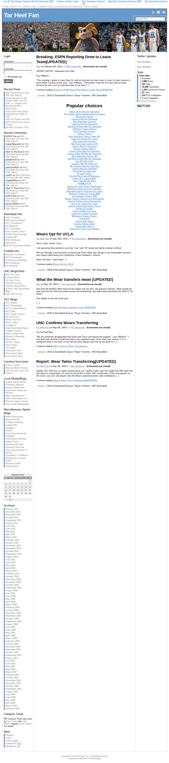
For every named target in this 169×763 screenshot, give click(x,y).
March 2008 (11, 638)
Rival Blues (11, 339)
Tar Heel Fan (21, 15)
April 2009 (10, 602)
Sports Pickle (12, 441)
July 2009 (10, 593)
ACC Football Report (15, 308)
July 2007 (10, 661)
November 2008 (13, 616)
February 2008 (12, 641)
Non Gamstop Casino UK (84, 156)
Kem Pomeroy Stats (15, 231)
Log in (9, 738)
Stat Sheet (11, 242)
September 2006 (13, 689)
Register (10, 735)
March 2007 (11, 672)
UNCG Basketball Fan (16, 398)
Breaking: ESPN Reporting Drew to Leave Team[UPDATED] (83, 90)
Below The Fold (13, 319)
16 (6, 490)
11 (14, 487)
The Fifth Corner (13, 283)
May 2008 (10, 632)
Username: (9, 61)
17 (10, 490)
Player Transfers (82, 95)
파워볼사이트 (84, 183)
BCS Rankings (13, 263)
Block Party (11, 108)
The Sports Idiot (13, 350)
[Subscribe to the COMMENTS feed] (164, 12)
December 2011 (13, 512)
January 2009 (12, 610)
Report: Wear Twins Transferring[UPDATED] (76, 361)
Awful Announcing (14, 416)
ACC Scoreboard (14, 223)
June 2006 (11, 697)
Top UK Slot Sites (84, 161)
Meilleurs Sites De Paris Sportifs (84, 189)
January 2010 (12, 576)
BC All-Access (13, 317)
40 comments (78, 327)
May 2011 (10, 531)
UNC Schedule (13, 217)
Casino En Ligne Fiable (84, 178)
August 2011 (12, 523)
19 (18, 490)
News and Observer (15, 395)
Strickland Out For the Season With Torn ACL (16, 99)
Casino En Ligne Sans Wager (84, 229)
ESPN (9, 430)
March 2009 (11, 604)
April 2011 (10, 534)
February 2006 (12, 708)
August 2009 (12, 590)
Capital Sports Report (16, 382)
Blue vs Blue (12, 322)
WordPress (84, 758)
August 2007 (12, 658)
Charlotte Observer (15, 384)
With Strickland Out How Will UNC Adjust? (17, 94)
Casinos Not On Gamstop (84, 119)
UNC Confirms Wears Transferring (67, 323)
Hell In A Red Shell (15, 333)
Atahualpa (96, 758)
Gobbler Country (13, 331)
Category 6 (11, 325)
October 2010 (12, 551)
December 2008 (13, 613)
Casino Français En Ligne (84, 139)
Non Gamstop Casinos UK (84, 144)
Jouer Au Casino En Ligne (84, 203)
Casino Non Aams (84, 226)
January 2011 (12, 543)
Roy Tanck (12, 721)
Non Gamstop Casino (84, 131)
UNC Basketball (99, 95)
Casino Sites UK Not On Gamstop (84, 154)
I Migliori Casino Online (84, 129)
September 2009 (13, 587)
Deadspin (10, 428)
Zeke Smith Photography (18, 404)
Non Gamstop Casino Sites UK (84, 136)
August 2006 (12, 691)
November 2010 (13, 548)
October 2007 (12, 652)
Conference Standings (16, 260)
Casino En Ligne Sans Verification (84, 186)
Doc (38, 66)
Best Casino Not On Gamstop (84, 111)
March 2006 (11, 705)
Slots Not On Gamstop (84, 171)
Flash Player (25, 724)
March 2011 (11, 537)
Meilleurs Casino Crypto (84, 216)
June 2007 (11, 663)
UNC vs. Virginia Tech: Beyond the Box (17, 104)
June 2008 (11, 630)
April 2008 (10, 635)
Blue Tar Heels (13, 274)
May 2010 (10, 565)
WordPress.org (13, 746)
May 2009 (10, 599)
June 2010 (11, 562)
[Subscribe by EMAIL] (159, 12)
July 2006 (10, 694)
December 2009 (13, 579)
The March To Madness (17, 455)
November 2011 (13, 514)
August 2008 (12, 624)
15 (30, 487)
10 (10, 487)
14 (26, 487)
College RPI (11, 237)
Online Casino (84, 134)
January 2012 (12, 509)
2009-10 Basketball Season (60, 270)
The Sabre (11, 347)
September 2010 (13, 554)
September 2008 (13, 621)
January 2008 (12, 644)
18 (14, 490)
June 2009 (11, 596)
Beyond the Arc (13, 419)
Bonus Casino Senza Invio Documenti (84, 199)
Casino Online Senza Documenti (84, 201)
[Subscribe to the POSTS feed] (153, 12)
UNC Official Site (14, 294)
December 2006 (13, 680)
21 (26, 490)
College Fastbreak (14, 422)
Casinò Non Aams (84, 221)
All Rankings (12, 226)
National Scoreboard (15, 220)
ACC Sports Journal (15, 314)
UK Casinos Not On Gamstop (84, 166)
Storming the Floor (14, 444)
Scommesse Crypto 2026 (84, 196)
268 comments (73, 66)
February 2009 (12, 607)
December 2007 (13, 646)
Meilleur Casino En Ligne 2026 (84, 194)
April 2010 (10, 568)
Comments (13, 743)
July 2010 (10, 559)
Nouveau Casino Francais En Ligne (84, 191)
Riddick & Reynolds (15, 336)
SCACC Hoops (13, 342)
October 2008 (12, 618)
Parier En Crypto (84, 208)
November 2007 (13, 649)
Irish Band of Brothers (16, 439)
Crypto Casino (84, 173)
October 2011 (12, 517)
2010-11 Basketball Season (60, 95)
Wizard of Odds (13, 463)
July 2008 (10, 627)
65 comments (79, 239)
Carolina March (13, 277)
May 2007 (10, 666)
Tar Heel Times (13, 280)
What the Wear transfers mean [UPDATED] (74, 279)
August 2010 (12, 557)
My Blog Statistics (148, 101)
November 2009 (13, 582)
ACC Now (10, 311)
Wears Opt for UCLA (54, 234)
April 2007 (10, 669)
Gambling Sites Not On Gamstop (84, 126)
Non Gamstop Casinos (84, 121)
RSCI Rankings (13, 240)
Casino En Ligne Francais (84, 213)
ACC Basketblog (14, 305)
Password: (9, 69)
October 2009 (12, 585)
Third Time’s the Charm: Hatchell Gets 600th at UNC (17, 114)
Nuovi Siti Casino (84, 116)
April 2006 (10, 703)
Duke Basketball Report (17, 328)
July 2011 (10, 526)
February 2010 (12, 573)
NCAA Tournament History (18, 245)
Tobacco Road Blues (16, 286)
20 (22, 490)
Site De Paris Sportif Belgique (84, 176)
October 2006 (12, 686)
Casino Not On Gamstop (84, 146)
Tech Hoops (11, 345)
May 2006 (10, 700)
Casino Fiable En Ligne (84, 211)
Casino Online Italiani (84, 149)
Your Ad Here (144, 62)
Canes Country (13, 365)
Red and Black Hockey (17, 368)
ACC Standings (13, 228)
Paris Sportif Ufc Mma (84, 181)
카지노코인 (84, 218)
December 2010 (13, 545)
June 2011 (11, 528)
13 (22, 487)
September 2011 (13, 520)
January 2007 (12, 677)
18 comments (69, 284)
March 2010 (11, 571)
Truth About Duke (14, 356)
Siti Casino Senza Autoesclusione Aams (84, 114)
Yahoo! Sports (12, 466)
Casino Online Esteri (84, 224)
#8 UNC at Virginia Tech (17, 127)
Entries (12, 740)
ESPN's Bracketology (16, 234)
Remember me (15, 77)
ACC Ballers (11, 302)
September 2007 (13, 655)
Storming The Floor (15, 447)
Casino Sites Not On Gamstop (84, 151)
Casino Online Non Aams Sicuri (84, 206)
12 (18, 487)
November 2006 (13, 683)
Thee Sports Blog (14, 353)
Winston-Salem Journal (17, 401)
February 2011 (12, 540)
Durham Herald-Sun (15, 387)
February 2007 (12, 675)
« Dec (10, 500)
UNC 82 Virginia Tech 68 (17, 119)
